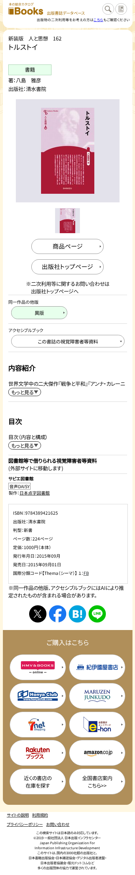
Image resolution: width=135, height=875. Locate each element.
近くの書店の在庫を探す (37, 781)
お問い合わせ (57, 824)
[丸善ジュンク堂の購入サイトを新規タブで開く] (97, 696)
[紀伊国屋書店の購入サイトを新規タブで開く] (97, 667)
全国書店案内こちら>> (97, 781)
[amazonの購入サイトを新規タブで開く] (97, 753)
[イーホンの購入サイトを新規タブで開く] (97, 724)
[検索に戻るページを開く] (108, 9)
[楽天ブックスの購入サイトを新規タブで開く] (38, 753)
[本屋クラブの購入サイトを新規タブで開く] (38, 696)
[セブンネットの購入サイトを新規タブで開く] (38, 724)
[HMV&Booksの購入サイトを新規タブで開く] (38, 667)
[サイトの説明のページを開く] (121, 9)
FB (86, 573)
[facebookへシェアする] (57, 613)
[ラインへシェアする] (97, 613)
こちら (98, 19)
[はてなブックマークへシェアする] (77, 613)
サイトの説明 (18, 815)
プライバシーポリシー (25, 824)
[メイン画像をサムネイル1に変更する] (67, 220)
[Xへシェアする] (37, 613)
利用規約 (40, 815)
